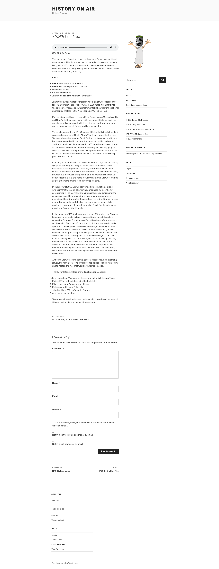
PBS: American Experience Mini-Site (69, 86)
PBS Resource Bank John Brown (67, 83)
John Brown (72, 320)
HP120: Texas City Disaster (137, 120)
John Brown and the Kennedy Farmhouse (72, 96)
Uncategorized (57, 520)
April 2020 (55, 500)
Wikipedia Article (60, 89)
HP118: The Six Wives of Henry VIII (140, 129)
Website (56, 409)
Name (56, 383)
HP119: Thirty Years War (135, 125)
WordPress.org (132, 183)
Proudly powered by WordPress (64, 563)
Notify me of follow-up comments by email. (72, 435)
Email (55, 396)
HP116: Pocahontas (134, 139)
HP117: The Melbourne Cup (137, 134)
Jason (74, 33)
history (60, 320)
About (128, 95)
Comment (58, 348)
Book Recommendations (136, 105)
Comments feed (133, 178)
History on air (73, 9)
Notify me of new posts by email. (67, 444)
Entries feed (131, 173)
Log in (128, 169)
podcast (60, 316)
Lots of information (61, 93)
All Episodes (131, 100)
